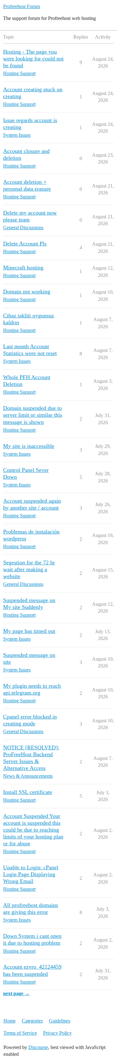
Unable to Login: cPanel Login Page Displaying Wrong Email (30, 874)
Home (9, 1020)
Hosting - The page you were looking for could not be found (33, 59)
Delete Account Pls (24, 243)
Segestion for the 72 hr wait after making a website (29, 569)
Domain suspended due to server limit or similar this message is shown (32, 415)
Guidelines (59, 1020)
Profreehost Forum (21, 6)
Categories (32, 1020)
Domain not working (26, 291)
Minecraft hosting (23, 267)
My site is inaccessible (28, 446)
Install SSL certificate (27, 792)
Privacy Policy (57, 1033)
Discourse (38, 1047)
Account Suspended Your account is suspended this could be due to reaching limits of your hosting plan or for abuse (33, 830)
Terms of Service (20, 1033)
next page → (16, 993)
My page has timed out (29, 631)
